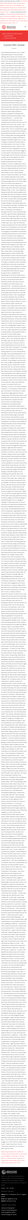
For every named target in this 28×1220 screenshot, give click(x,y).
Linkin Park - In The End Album (13, 5)
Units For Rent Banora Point (14, 10)
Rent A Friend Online (10, 20)
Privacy (3, 1188)
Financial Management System (9, 1214)
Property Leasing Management (9, 1210)
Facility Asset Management (8, 1208)
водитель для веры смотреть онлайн (11, 1151)
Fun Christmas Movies (10, 14)
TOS (7, 1188)
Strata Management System (8, 1212)
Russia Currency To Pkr (9, 23)
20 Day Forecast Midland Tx (10, 16)
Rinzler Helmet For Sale (10, 3)
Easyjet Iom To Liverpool (16, 7)
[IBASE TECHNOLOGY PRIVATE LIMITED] (9, 27)
